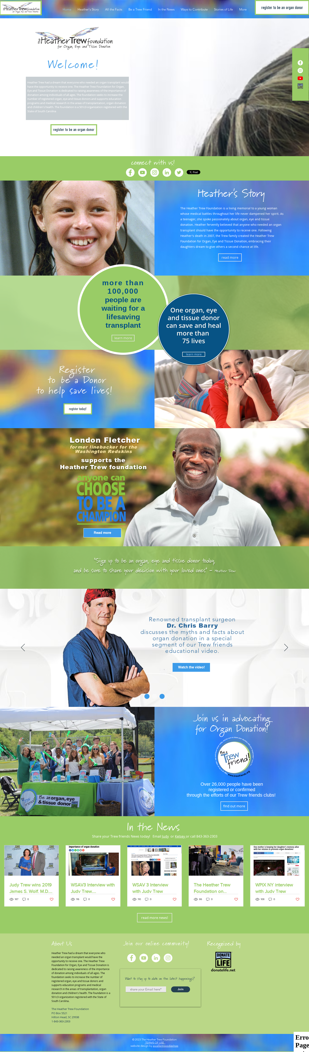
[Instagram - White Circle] (300, 70)
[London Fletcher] (154, 535)
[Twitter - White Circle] (179, 172)
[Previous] (23, 487)
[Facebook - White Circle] (300, 62)
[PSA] (146, 696)
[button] (231, 194)
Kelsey (180, 836)
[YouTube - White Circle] (142, 172)
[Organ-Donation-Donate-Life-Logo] (300, 86)
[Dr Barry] (154, 696)
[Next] (286, 487)
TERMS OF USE (155, 1042)
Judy (165, 836)
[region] (194, 329)
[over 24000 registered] (162, 696)
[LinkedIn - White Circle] (166, 172)
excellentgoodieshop (165, 1045)
